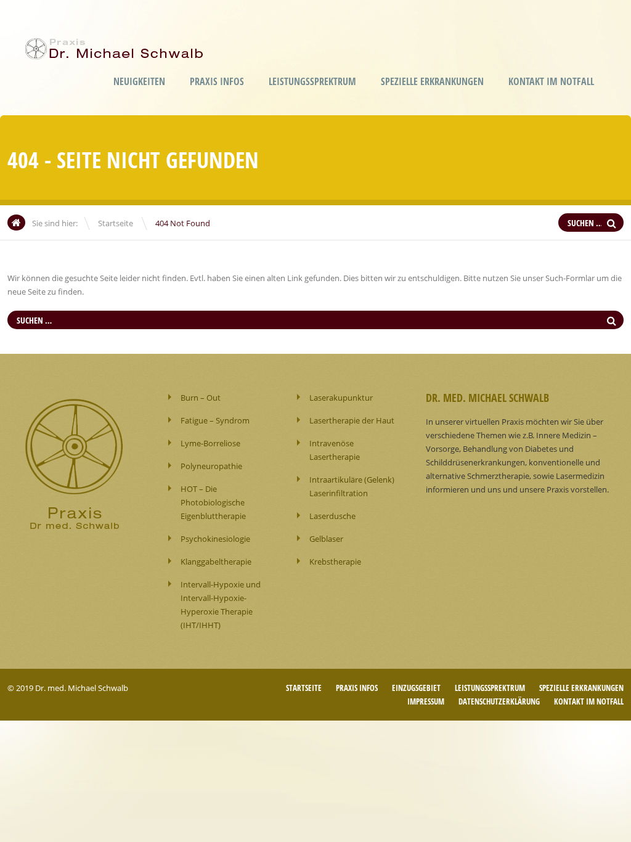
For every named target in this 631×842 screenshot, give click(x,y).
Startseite (115, 223)
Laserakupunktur (341, 397)
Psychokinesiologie (215, 538)
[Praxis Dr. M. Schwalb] (117, 51)
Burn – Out (201, 397)
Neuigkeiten (139, 81)
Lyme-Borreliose (210, 443)
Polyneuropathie (211, 466)
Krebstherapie (335, 561)
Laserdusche (332, 515)
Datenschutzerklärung (499, 701)
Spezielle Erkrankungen (432, 81)
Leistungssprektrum (312, 81)
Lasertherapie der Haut (351, 420)
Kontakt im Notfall (551, 81)
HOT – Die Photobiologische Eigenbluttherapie (213, 502)
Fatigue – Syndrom (215, 420)
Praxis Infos (217, 81)
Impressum (425, 701)
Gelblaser (326, 538)
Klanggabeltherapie (216, 561)
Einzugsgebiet (416, 687)
